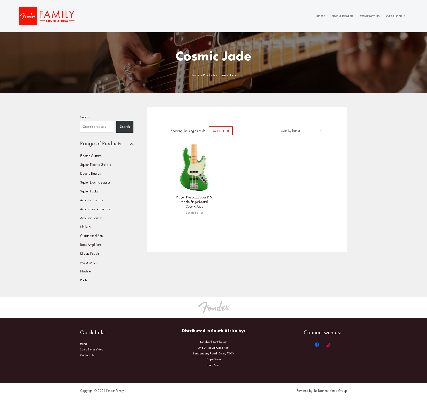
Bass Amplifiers (90, 244)
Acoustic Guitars (91, 200)
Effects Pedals (89, 253)
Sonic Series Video (91, 349)
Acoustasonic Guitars (95, 209)
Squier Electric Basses (95, 182)
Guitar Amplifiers (92, 235)
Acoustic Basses (91, 218)
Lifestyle (85, 271)
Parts (83, 280)
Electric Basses (90, 173)
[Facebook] (317, 344)
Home (320, 16)
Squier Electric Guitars (95, 164)
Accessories (88, 262)
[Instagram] (327, 344)
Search (85, 117)
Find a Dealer (342, 16)
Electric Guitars (90, 155)
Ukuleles (86, 226)
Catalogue (395, 16)
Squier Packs (89, 191)
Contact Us (370, 16)
